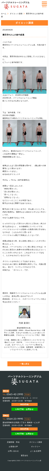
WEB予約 (24, 404)
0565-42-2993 (15, 394)
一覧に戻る (24, 364)
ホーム (3, 14)
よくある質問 (35, 451)
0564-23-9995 (15, 418)
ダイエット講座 (16, 14)
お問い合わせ (13, 451)
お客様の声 (13, 447)
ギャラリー (35, 447)
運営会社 (24, 455)
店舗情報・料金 (13, 442)
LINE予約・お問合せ (24, 409)
